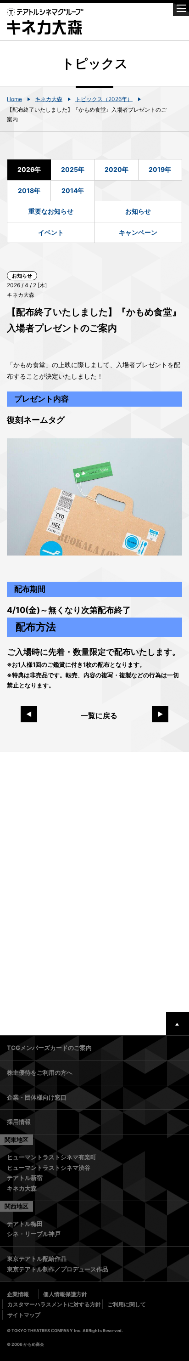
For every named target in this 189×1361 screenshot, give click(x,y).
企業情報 (18, 1294)
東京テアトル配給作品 (37, 1258)
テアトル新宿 (25, 1177)
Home (14, 99)
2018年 (29, 190)
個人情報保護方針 (65, 1294)
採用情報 (19, 1121)
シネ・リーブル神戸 (34, 1233)
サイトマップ (23, 1314)
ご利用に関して (126, 1304)
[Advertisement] (94, 882)
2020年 (116, 169)
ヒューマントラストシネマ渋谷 (48, 1167)
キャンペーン (138, 232)
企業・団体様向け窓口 (37, 1097)
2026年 (29, 169)
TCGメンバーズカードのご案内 (49, 1047)
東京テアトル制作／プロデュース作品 (57, 1269)
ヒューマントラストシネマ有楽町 (51, 1157)
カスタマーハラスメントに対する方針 (54, 1304)
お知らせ (138, 211)
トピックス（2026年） (104, 99)
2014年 (72, 190)
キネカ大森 (48, 99)
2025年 (72, 169)
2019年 (160, 169)
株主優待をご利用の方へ (39, 1072)
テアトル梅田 (25, 1223)
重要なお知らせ (50, 211)
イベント (51, 232)
